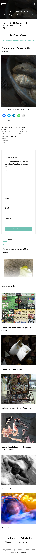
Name (7, 198)
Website (8, 218)
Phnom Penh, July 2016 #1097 (13, 369)
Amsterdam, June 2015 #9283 (15, 251)
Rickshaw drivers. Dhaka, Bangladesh (17, 408)
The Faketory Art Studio (18, 12)
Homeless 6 (6, 489)
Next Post (7, 240)
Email (7, 208)
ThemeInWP (21, 552)
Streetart (4, 43)
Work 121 (5, 528)
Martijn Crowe (18, 41)
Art (2, 41)
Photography (29, 41)
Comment (9, 170)
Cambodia (8, 41)
